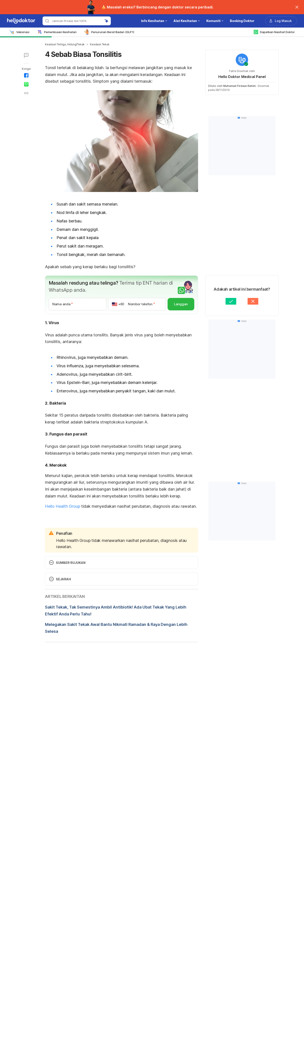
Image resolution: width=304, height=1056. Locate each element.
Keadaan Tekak (99, 44)
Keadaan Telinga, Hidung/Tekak (65, 44)
